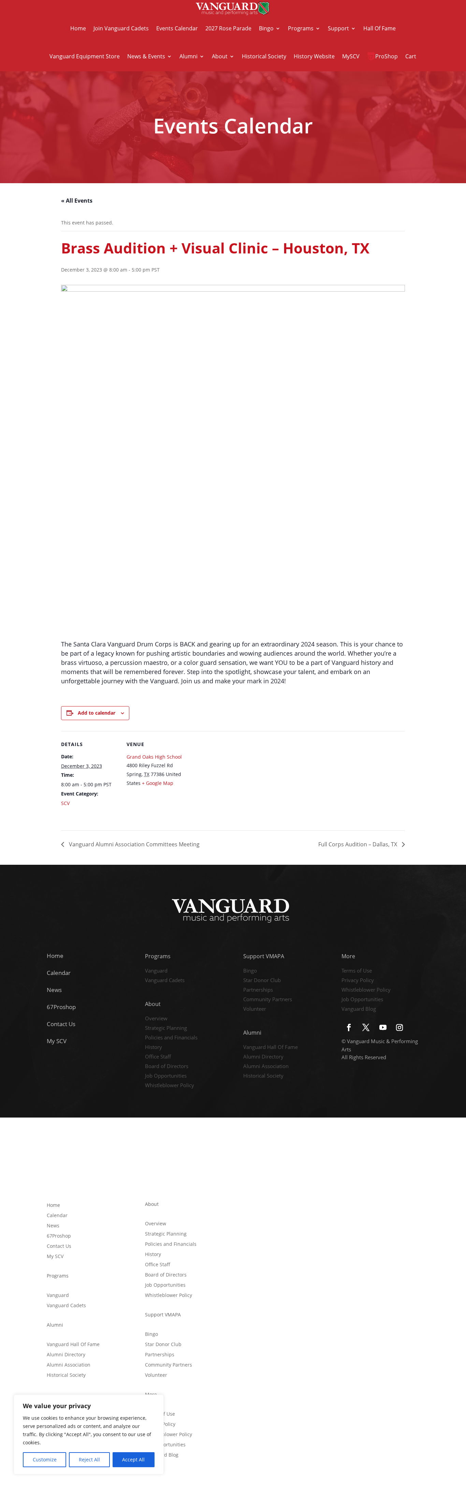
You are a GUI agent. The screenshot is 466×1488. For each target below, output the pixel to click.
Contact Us (61, 1024)
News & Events (146, 56)
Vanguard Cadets (165, 980)
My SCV (57, 1041)
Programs (301, 28)
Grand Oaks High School (154, 757)
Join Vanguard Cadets (121, 28)
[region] (89, 1434)
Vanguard (156, 971)
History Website (314, 56)
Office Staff (158, 1057)
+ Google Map (157, 783)
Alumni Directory (263, 1057)
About (220, 56)
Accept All (133, 1459)
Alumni (188, 56)
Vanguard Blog (358, 1009)
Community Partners (267, 1000)
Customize (45, 1459)
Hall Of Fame (379, 28)
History (153, 1047)
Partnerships (258, 990)
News (54, 990)
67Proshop (61, 1007)
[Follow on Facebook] (348, 1027)
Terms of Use (356, 971)
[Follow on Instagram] (399, 1027)
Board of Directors (166, 1066)
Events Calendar (177, 28)
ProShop (386, 56)
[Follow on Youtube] (383, 1027)
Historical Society (264, 56)
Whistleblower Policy (169, 1086)
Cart (410, 56)
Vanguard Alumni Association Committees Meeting (134, 844)
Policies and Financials (171, 1038)
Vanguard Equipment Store (84, 56)
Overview (156, 1019)
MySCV (351, 56)
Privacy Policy (357, 980)
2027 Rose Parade (228, 28)
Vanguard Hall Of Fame (270, 1047)
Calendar (59, 973)
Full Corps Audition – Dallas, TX (358, 844)
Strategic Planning (166, 1028)
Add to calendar (96, 713)
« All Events (76, 200)
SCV (65, 803)
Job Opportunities (166, 1076)
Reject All (89, 1459)
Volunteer (254, 1009)
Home (78, 28)
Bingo (266, 28)
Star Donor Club (262, 980)
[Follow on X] (366, 1027)
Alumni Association (266, 1066)
